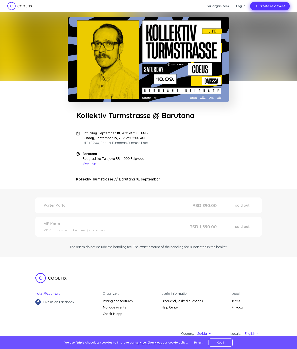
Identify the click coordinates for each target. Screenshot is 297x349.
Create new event (272, 6)
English (250, 334)
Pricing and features (118, 301)
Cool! (220, 342)
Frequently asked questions (182, 301)
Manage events (114, 307)
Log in (240, 6)
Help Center (170, 307)
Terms (236, 301)
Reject (198, 342)
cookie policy (177, 342)
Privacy (237, 307)
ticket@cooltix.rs (47, 293)
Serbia (202, 334)
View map (89, 163)
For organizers (217, 6)
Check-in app (112, 314)
